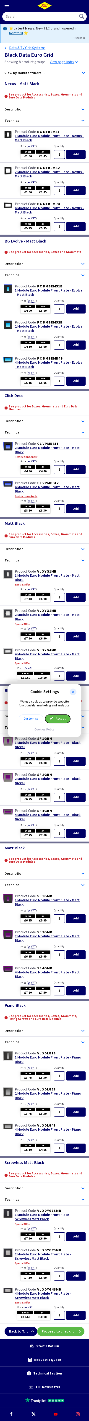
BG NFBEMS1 (48, 131)
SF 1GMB (44, 896)
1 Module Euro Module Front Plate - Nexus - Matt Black (49, 138)
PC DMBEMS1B (50, 286)
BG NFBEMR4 (48, 203)
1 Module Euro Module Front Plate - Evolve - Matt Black (49, 292)
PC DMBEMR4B (50, 358)
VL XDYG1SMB (49, 1210)
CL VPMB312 (48, 482)
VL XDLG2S (46, 1089)
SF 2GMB (44, 932)
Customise (31, 718)
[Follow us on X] (33, 1414)
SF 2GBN (44, 774)
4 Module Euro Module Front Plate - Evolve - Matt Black (49, 364)
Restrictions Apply (26, 457)
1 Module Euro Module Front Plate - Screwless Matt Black (43, 1217)
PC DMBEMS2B (50, 322)
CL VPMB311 (48, 443)
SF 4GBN (44, 810)
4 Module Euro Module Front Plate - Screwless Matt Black (43, 1295)
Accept (60, 718)
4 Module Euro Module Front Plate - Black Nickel (48, 817)
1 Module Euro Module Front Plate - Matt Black (47, 577)
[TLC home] (44, 5)
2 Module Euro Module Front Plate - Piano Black (48, 1095)
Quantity (59, 146)
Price (29, 146)
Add (76, 154)
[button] (73, 691)
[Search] (82, 16)
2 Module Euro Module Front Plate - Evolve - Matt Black (49, 328)
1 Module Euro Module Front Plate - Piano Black (48, 1059)
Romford (16, 33)
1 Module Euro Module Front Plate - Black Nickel (48, 745)
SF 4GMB (44, 968)
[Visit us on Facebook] (11, 1414)
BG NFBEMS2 (48, 167)
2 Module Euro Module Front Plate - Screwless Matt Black (43, 1256)
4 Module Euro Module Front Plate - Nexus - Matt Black (49, 210)
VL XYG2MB (47, 610)
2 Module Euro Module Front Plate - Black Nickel (48, 781)
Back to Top (19, 1331)
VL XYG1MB (47, 571)
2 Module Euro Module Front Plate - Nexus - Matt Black (49, 174)
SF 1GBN (44, 738)
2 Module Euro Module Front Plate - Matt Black (47, 450)
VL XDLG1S (46, 1053)
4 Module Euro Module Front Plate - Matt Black (47, 489)
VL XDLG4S (46, 1125)
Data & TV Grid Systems (27, 47)
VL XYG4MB (47, 650)
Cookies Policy (44, 729)
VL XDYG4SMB (49, 1289)
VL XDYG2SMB (49, 1250)
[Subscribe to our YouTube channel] (55, 1414)
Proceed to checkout (59, 1331)
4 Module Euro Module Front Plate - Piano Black (48, 1131)
